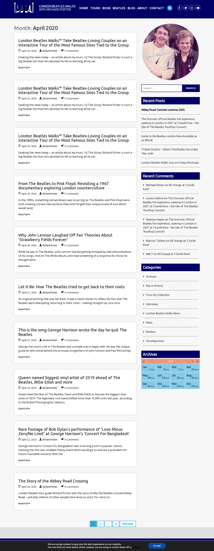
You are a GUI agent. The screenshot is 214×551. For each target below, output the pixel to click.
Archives (151, 276)
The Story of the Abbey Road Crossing (53, 481)
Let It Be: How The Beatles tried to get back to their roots (71, 287)
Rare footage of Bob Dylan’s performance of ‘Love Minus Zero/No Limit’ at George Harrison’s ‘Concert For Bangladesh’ (73, 431)
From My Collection (158, 294)
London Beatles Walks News (163, 313)
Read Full (23, 67)
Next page (128, 523)
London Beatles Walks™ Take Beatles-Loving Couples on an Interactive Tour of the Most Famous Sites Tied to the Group (73, 42)
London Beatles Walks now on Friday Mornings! (170, 162)
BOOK (106, 8)
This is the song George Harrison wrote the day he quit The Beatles (72, 332)
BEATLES (119, 8)
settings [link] (136, 547)
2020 (170, 361)
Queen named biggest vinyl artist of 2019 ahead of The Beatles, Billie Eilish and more (69, 379)
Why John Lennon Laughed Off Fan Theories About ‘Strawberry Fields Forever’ (65, 237)
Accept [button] (157, 545)
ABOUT (142, 8)
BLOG (131, 8)
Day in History (154, 285)
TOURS (95, 8)
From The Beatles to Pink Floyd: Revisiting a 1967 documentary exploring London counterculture (63, 185)
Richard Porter (50, 51)
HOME (83, 8)
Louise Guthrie (154, 198)
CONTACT (157, 8)
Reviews (151, 331)
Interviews (152, 304)
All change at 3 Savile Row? (173, 253)
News (149, 322)
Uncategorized (155, 340)
